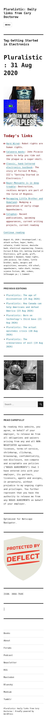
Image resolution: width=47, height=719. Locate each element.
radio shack (24, 268)
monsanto (22, 265)
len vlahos (23, 260)
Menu (7, 24)
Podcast (8, 655)
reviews (35, 268)
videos (30, 271)
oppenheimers (10, 268)
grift (32, 254)
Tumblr (7, 699)
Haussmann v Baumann (14, 257)
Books (7, 633)
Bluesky (8, 684)
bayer (23, 242)
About (7, 640)
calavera (8, 245)
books (30, 242)
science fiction (11, 271)
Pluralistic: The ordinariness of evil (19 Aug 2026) (24, 343)
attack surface (11, 242)
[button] (23, 375)
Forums (7, 648)
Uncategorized (29, 240)
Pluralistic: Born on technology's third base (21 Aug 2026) (24, 319)
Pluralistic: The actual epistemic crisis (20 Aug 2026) (22, 331)
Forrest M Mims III (13, 251)
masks (15, 263)
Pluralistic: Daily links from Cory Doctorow (20, 13)
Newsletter (10, 662)
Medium (7, 692)
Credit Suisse (21, 245)
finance (38, 248)
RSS (6, 670)
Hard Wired (12, 143)
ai (40, 240)
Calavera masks (15, 152)
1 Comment (25, 274)
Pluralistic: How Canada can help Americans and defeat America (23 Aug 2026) (24, 307)
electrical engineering (21, 248)
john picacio (10, 260)
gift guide (22, 254)
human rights (32, 257)
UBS (23, 271)
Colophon (11, 214)
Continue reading (14, 232)
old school (34, 265)
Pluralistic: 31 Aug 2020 (23, 65)
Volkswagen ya (10, 274)
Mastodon (9, 677)
